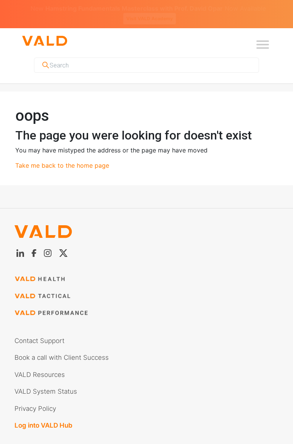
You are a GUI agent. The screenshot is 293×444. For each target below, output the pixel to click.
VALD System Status (45, 382)
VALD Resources (39, 365)
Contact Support (39, 331)
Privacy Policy (35, 399)
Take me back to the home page (62, 156)
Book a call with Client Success (61, 348)
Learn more (254, 9)
